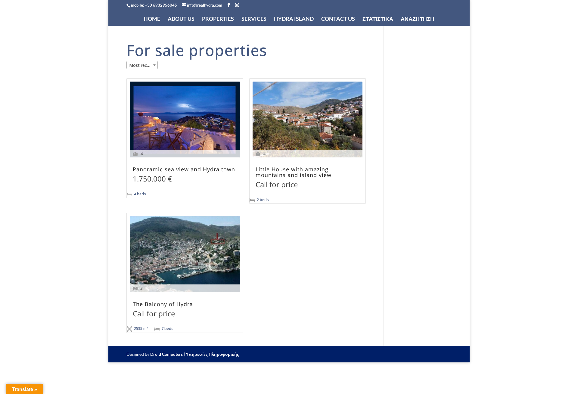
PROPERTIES (218, 19)
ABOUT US (181, 19)
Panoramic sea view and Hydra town (184, 169)
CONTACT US (338, 19)
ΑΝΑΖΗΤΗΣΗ (417, 19)
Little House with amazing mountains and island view (293, 172)
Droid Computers (166, 354)
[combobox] (142, 65)
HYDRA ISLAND (294, 19)
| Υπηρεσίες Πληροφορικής (211, 354)
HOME (152, 19)
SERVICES (253, 19)
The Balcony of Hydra (163, 304)
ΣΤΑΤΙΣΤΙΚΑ (377, 19)
